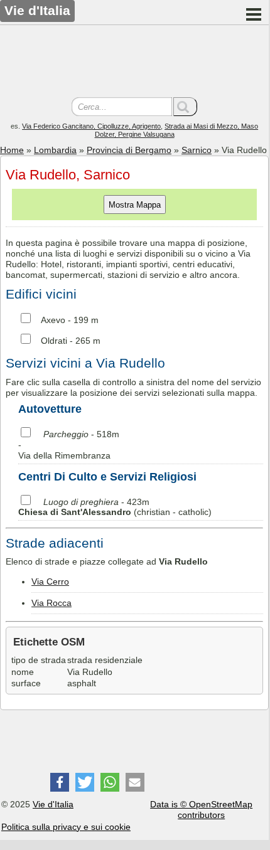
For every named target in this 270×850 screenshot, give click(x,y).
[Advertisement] (134, 63)
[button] (59, 782)
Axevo (53, 320)
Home (12, 150)
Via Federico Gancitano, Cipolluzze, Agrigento (91, 126)
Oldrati (54, 341)
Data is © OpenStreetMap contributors (201, 809)
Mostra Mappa (135, 205)
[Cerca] (185, 106)
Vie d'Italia (53, 804)
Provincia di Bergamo (129, 150)
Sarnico (196, 150)
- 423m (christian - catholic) (115, 507)
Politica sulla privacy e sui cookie (66, 827)
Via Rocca (51, 603)
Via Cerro (50, 581)
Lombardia (55, 150)
